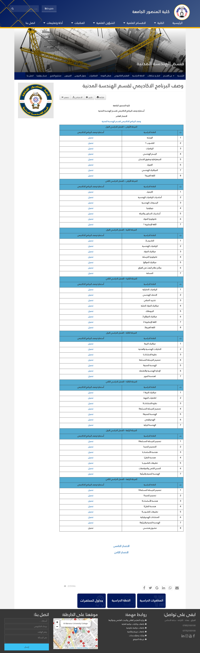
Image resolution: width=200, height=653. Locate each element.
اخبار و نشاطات (154, 76)
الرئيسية (178, 23)
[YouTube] (191, 636)
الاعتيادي (78, 97)
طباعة (101, 97)
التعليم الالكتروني (121, 76)
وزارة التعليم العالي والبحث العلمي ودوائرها (126, 620)
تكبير (90, 97)
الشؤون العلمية (105, 23)
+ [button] (57, 622)
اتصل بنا (30, 23)
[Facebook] (194, 636)
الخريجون (68, 76)
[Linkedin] (183, 636)
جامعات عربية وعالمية (136, 632)
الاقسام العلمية (136, 23)
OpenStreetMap (82, 648)
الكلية (161, 23)
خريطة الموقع (139, 639)
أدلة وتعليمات (55, 23)
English (50, 9)
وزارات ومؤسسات (137, 635)
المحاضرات (93, 76)
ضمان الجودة (106, 76)
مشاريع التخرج (55, 76)
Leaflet (71, 648)
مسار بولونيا (42, 76)
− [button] (57, 626)
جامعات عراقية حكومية (135, 628)
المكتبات (80, 23)
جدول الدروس (80, 76)
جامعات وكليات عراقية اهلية (133, 624)
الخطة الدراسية (138, 76)
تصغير (66, 97)
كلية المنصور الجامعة (151, 11)
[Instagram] (187, 636)
